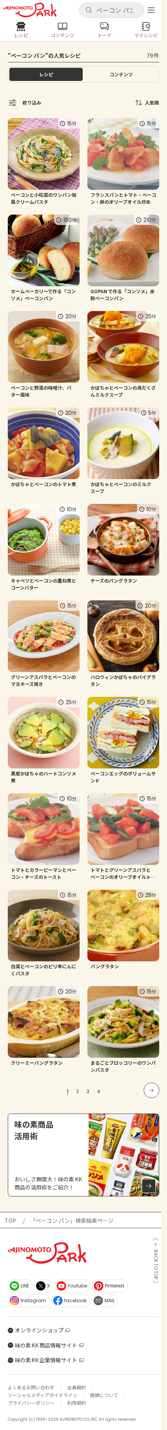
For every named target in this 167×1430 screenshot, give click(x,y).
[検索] (88, 10)
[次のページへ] (151, 1090)
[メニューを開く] (151, 10)
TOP (10, 1220)
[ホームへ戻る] (30, 10)
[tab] (121, 74)
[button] (111, 10)
